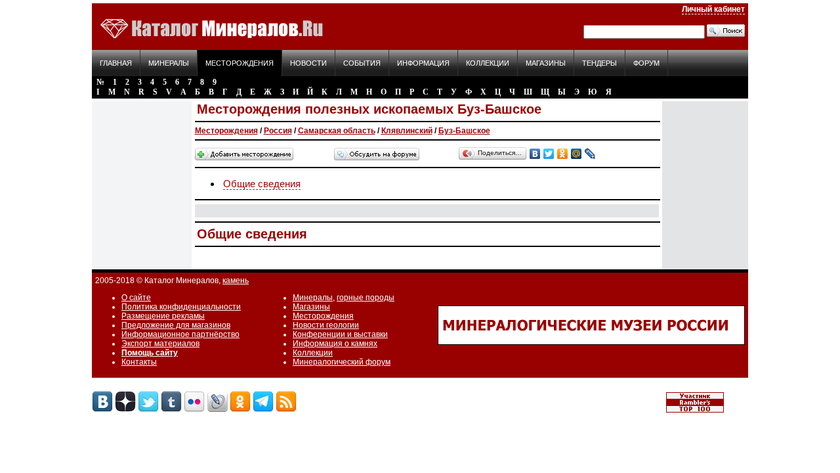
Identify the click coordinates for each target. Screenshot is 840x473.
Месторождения (239, 63)
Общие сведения (262, 183)
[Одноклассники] (563, 153)
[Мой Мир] (576, 153)
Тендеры (599, 63)
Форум (646, 63)
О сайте (136, 297)
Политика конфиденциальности (181, 306)
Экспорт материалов (160, 343)
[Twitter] (549, 153)
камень (235, 280)
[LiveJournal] (590, 153)
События (362, 63)
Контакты (139, 362)
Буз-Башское (464, 130)
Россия (278, 130)
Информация (423, 63)
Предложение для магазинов (175, 325)
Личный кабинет (713, 9)
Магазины (546, 63)
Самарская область (336, 130)
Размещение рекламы (163, 316)
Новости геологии (326, 325)
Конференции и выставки (340, 334)
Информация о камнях (335, 343)
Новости (308, 63)
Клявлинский (406, 130)
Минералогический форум (341, 362)
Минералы (168, 63)
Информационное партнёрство (180, 334)
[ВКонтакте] (535, 153)
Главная (116, 63)
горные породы (365, 297)
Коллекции (487, 63)
